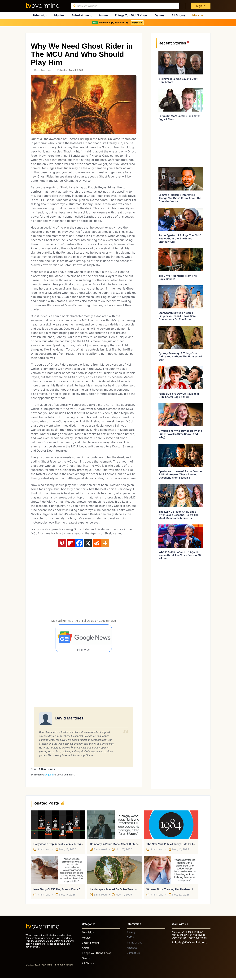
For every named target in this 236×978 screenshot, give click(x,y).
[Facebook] (79, 543)
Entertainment (82, 15)
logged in (49, 774)
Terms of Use (134, 942)
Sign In (200, 6)
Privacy (131, 932)
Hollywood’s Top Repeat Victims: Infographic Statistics (67, 844)
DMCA (130, 937)
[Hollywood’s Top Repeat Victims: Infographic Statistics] (58, 824)
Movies (59, 15)
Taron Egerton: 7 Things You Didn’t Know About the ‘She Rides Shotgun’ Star (180, 238)
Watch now (137, 23)
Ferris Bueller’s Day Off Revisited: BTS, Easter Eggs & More (179, 395)
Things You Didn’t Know (131, 15)
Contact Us (133, 952)
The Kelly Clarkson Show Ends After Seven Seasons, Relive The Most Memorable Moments (178, 515)
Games (159, 15)
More (196, 15)
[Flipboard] (71, 543)
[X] (88, 543)
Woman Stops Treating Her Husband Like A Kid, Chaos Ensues (185, 889)
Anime (103, 15)
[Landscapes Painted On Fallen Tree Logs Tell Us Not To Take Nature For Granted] (114, 870)
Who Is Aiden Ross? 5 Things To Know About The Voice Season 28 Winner (180, 555)
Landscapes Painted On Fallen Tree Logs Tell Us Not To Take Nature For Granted (139, 889)
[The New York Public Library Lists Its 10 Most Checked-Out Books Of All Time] (171, 824)
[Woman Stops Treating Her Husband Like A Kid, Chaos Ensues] (171, 870)
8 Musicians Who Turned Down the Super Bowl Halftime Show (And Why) (180, 434)
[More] (105, 543)
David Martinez (42, 70)
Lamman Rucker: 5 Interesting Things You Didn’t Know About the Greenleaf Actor (180, 198)
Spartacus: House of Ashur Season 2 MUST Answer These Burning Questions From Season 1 (180, 474)
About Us (132, 947)
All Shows (178, 15)
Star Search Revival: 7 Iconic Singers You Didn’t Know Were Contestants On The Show (177, 316)
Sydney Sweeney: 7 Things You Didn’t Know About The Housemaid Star (180, 356)
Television (40, 15)
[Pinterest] (62, 543)
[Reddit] (97, 543)
